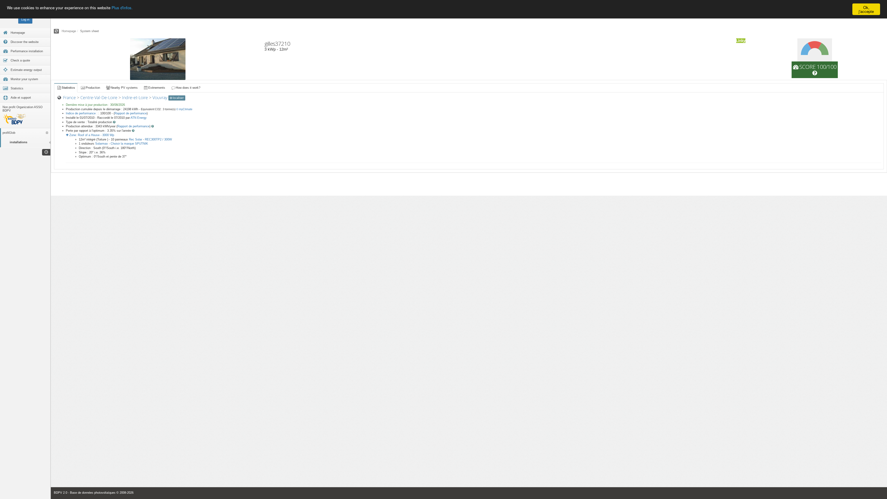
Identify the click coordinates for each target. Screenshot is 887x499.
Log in (25, 19)
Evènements (156, 87)
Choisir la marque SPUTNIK (129, 143)
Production (93, 87)
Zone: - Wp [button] (91, 135)
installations (18, 142)
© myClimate (184, 109)
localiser (178, 98)
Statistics (68, 87)
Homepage (69, 31)
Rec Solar (135, 139)
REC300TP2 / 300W (158, 139)
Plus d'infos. (122, 7)
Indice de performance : (82, 113)
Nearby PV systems (124, 87)
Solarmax (101, 143)
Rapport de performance (131, 113)
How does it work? (188, 87)
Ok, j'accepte (866, 9)
